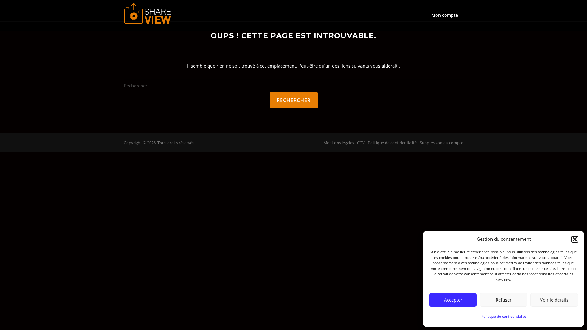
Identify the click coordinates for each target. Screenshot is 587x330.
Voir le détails (554, 300)
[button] (575, 239)
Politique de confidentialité (503, 316)
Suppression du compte (441, 142)
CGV (361, 142)
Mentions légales (338, 142)
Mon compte (444, 15)
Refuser (503, 300)
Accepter (453, 300)
